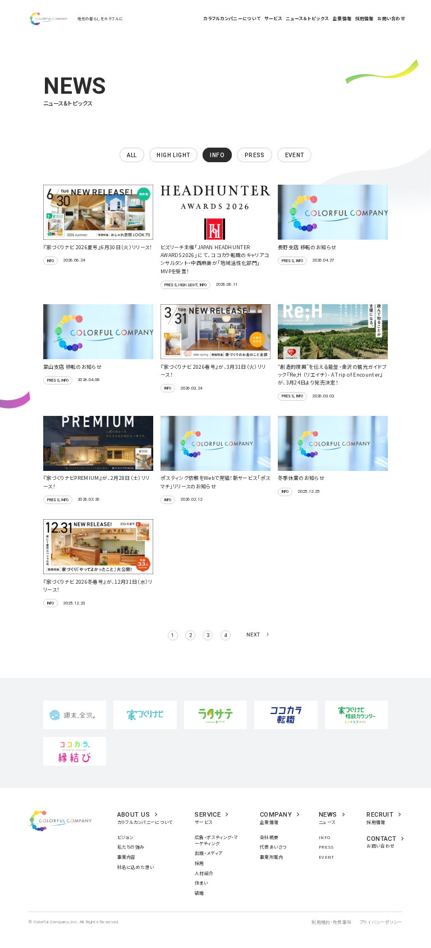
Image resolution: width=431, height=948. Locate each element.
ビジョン (125, 837)
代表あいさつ (273, 847)
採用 (199, 863)
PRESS (326, 847)
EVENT (326, 857)
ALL (131, 155)
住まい (201, 883)
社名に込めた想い (136, 867)
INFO (324, 837)
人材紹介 (204, 873)
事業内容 (126, 857)
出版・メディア (208, 853)
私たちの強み (131, 847)
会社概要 (269, 837)
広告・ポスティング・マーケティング (216, 840)
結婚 (199, 893)
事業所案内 (271, 857)
